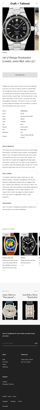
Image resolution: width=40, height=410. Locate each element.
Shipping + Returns (8, 384)
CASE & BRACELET (8, 146)
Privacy (14, 396)
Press (4, 364)
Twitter (20, 401)
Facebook (13, 401)
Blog (3, 359)
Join (36, 343)
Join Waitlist (20, 75)
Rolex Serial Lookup (27, 359)
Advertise (5, 367)
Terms (9, 396)
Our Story (5, 362)
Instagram (5, 401)
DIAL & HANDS (7, 173)
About (4, 354)
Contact (4, 382)
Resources (24, 354)
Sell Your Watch (26, 362)
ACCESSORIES (7, 203)
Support (4, 377)
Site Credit (5, 406)
